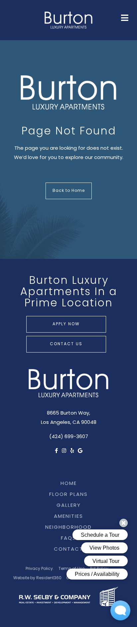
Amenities (68, 516)
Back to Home (69, 191)
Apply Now (66, 324)
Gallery (69, 506)
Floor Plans (68, 495)
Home (69, 484)
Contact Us (66, 344)
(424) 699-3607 (68, 437)
